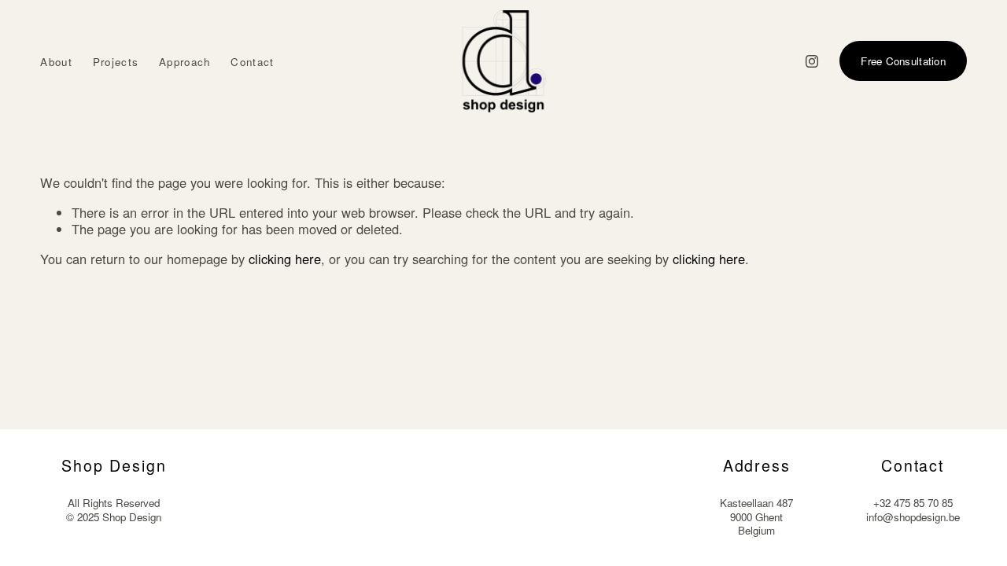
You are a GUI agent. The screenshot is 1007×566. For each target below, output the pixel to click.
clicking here (285, 258)
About (56, 62)
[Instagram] (812, 61)
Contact (252, 62)
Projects (116, 62)
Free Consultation (903, 60)
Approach (185, 62)
